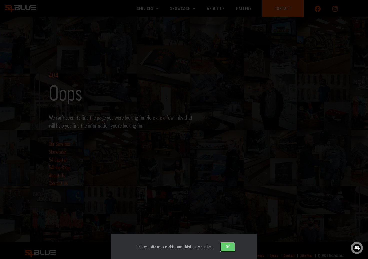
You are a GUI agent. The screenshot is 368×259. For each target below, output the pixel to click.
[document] (184, 129)
